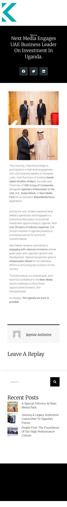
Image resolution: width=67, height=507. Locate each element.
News (33, 35)
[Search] (55, 382)
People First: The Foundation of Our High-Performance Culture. (40, 431)
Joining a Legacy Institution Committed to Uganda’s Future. (40, 418)
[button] (23, 71)
